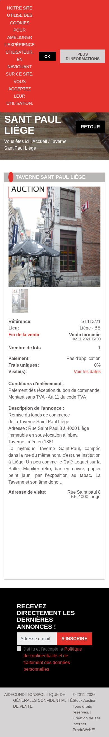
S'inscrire (74, 638)
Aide (8, 694)
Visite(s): (17, 371)
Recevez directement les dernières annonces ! (46, 616)
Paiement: (19, 358)
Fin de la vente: (24, 335)
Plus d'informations (82, 56)
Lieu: (13, 328)
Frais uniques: (23, 365)
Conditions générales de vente (25, 700)
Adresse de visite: (27, 492)
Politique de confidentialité (55, 697)
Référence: (20, 321)
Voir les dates (87, 371)
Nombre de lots (24, 348)
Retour (90, 126)
